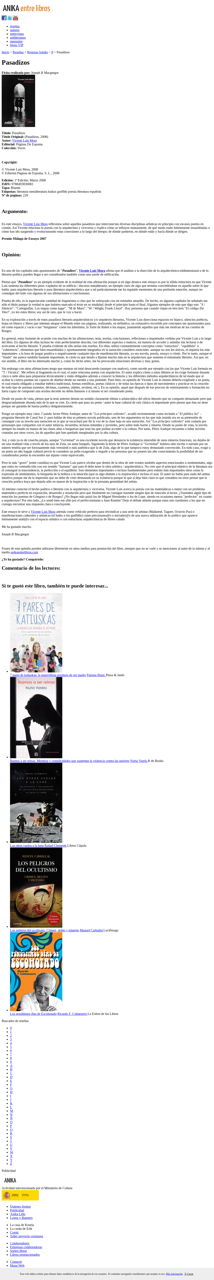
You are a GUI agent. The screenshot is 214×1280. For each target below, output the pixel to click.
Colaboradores (19, 1243)
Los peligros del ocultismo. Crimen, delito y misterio (44, 930)
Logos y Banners (21, 1218)
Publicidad (17, 1210)
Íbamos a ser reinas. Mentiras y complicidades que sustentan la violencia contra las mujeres (69, 761)
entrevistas (17, 34)
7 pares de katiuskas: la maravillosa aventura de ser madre (48, 675)
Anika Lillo (17, 1214)
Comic (14, 1232)
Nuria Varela (139, 761)
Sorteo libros (18, 1251)
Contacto (16, 1261)
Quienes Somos (20, 1206)
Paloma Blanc (96, 675)
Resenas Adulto (37, 52)
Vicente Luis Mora (24, 140)
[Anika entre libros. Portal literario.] (29, 13)
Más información (174, 1273)
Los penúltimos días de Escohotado (33, 1014)
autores (14, 30)
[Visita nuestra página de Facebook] (4, 19)
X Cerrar (189, 1273)
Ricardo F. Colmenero (72, 1014)
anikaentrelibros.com (24, 552)
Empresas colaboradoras (26, 1247)
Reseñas (18, 52)
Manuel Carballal (91, 930)
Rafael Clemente (56, 845)
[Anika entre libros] (23, 1184)
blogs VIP (16, 45)
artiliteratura (18, 37)
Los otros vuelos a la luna (27, 845)
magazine (16, 41)
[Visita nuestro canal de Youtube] (15, 19)
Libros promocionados (25, 1254)
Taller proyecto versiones (26, 1236)
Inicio (5, 52)
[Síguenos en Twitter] (9, 19)
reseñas (15, 26)
